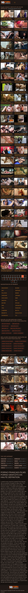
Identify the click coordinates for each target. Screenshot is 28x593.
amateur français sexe (6, 348)
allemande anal (15, 323)
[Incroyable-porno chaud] (6, 2)
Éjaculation (18, 313)
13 (8, 278)
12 (5, 278)
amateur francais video (7, 350)
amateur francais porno (19, 346)
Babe (16, 298)
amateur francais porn (6, 346)
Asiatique (17, 290)
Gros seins (4, 298)
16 (16, 278)
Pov (16, 300)
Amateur (4, 300)
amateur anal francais (6, 333)
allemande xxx (5, 328)
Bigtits (17, 310)
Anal (3, 305)
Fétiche (17, 303)
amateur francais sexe (18, 348)
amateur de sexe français (7, 341)
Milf (3, 290)
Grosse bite (18, 305)
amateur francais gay (18, 343)
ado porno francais (6, 323)
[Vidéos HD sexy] (14, 587)
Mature (4, 303)
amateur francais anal (6, 343)
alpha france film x (6, 330)
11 (3, 278)
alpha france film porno (15, 328)
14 (11, 278)
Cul (16, 315)
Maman (17, 293)
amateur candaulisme (18, 333)
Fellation (4, 293)
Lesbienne (4, 310)
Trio (3, 308)
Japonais (17, 295)
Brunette (4, 313)
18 (22, 278)
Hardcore (4, 295)
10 (25, 276)
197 (13, 281)
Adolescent (5, 288)
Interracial (5, 315)
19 (24, 278)
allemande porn (5, 326)
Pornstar (17, 308)
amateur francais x (18, 350)
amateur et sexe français (20, 341)
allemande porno (14, 326)
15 (14, 278)
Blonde (17, 288)
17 (19, 278)
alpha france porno (16, 330)
